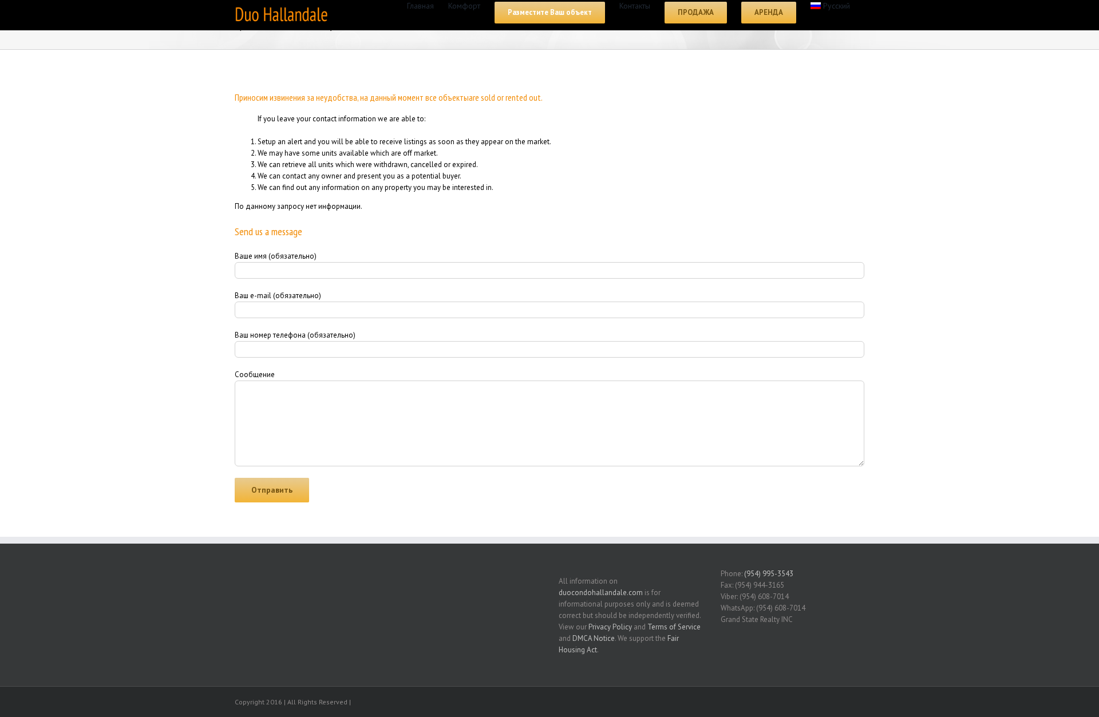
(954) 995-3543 (768, 574)
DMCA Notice (593, 638)
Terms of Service (674, 627)
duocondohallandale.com (601, 592)
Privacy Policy (610, 627)
